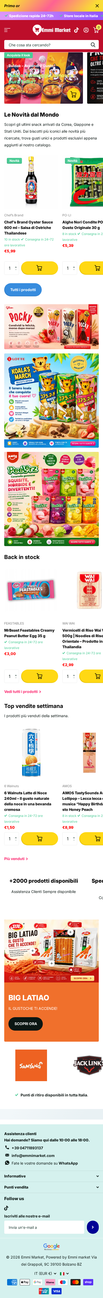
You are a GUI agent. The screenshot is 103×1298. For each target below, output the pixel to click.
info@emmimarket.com (33, 1155)
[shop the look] (73, 94)
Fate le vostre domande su (45, 1163)
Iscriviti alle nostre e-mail (27, 1216)
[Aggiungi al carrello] (39, 267)
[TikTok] (6, 1208)
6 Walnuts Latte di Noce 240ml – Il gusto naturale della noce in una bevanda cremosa (27, 801)
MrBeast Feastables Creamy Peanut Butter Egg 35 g (29, 633)
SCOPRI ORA (26, 1023)
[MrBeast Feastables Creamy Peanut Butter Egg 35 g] (31, 590)
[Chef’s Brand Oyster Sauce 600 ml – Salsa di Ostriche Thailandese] (31, 182)
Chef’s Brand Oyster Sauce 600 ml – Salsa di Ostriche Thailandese (28, 227)
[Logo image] (31, 1065)
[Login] (86, 30)
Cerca (93, 44)
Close (97, 6)
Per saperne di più (70, 932)
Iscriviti (93, 1227)
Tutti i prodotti (7, 30)
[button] (17, 263)
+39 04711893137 (27, 1148)
